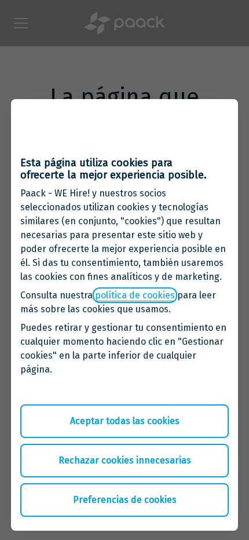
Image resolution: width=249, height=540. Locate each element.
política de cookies (135, 295)
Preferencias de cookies (125, 499)
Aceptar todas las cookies (125, 420)
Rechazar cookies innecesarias (124, 460)
